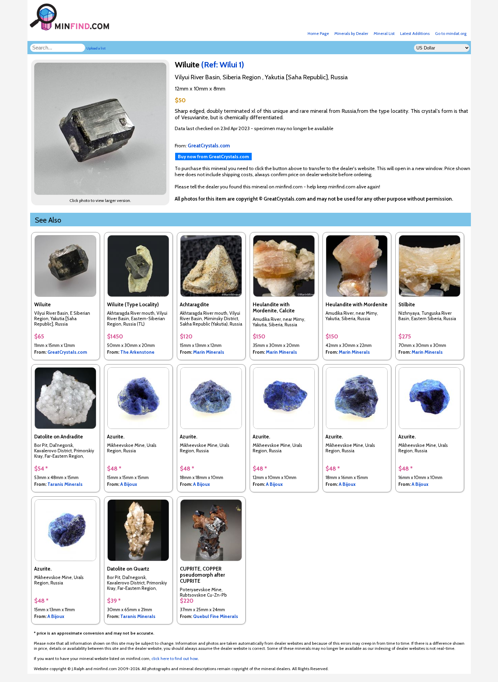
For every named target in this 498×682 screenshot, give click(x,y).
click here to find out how (174, 658)
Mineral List (384, 33)
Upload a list (96, 48)
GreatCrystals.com (67, 352)
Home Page (318, 33)
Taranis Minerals (65, 484)
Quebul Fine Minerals (215, 616)
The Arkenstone (137, 352)
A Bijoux (128, 484)
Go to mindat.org (450, 33)
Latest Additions (415, 33)
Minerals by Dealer (351, 33)
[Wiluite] (101, 193)
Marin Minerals (208, 352)
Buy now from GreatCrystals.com (213, 156)
